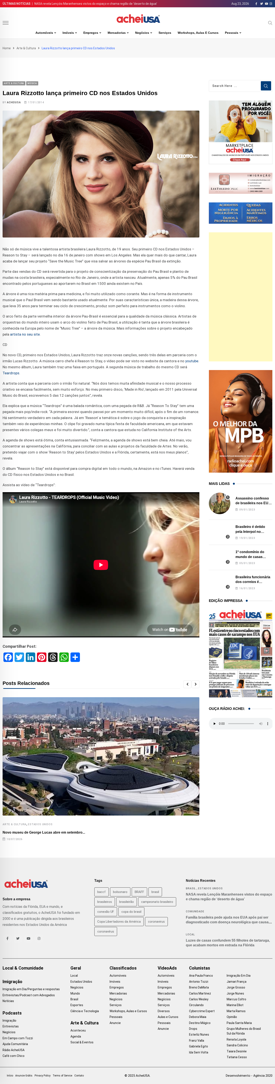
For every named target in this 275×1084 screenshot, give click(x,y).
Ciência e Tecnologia (84, 1011)
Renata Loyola (236, 1039)
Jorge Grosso (236, 987)
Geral (75, 968)
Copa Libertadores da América (119, 922)
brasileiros (104, 902)
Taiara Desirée (237, 1051)
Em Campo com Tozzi (18, 1038)
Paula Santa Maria (239, 1023)
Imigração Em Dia (239, 975)
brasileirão (126, 902)
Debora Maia (197, 1017)
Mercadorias (117, 32)
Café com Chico (13, 1056)
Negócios (142, 32)
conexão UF (105, 912)
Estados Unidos (40, 824)
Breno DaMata (199, 987)
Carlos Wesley (198, 999)
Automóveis (44, 32)
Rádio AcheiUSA (13, 1050)
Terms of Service (62, 1075)
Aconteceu (78, 1030)
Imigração (12, 981)
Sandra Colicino (237, 1045)
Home (7, 48)
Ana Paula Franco (201, 975)
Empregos (90, 32)
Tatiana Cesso (237, 1057)
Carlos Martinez (200, 993)
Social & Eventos (81, 1042)
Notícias (8, 1001)
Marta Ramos (236, 1011)
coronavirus (156, 922)
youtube (191, 361)
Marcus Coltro (236, 999)
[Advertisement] (240, 296)
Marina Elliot (235, 1005)
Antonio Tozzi (198, 981)
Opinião (232, 1017)
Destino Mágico (200, 1023)
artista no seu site (25, 334)
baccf (101, 892)
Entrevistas (11, 1026)
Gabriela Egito (198, 1046)
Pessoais (231, 32)
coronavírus (105, 931)
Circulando (196, 1005)
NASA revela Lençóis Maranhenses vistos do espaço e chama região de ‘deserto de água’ (95, 3)
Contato (79, 1075)
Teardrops (11, 373)
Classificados (123, 968)
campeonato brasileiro (157, 902)
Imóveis (68, 32)
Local (190, 934)
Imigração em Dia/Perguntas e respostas (31, 989)
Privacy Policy (42, 1075)
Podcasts (12, 1013)
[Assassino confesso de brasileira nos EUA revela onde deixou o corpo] (219, 503)
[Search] (270, 22)
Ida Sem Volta (198, 1052)
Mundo (75, 993)
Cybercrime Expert (202, 1011)
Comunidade (195, 911)
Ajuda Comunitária (15, 1044)
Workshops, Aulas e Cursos (198, 32)
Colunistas (199, 968)
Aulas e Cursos (168, 1017)
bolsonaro (120, 892)
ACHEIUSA (14, 102)
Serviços (165, 32)
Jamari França (236, 981)
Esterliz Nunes (199, 1034)
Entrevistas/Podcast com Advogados (29, 995)
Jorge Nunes (235, 993)
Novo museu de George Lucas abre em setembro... (44, 832)
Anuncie (115, 1023)
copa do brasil (131, 912)
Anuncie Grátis (23, 1075)
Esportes (76, 1005)
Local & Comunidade (23, 968)
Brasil (191, 888)
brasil (155, 892)
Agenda (75, 1036)
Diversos (164, 1011)
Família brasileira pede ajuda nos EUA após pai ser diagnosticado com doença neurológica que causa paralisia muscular (227, 922)
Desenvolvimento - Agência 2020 (249, 1076)
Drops (193, 1028)
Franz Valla (196, 1040)
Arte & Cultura (26, 48)
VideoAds (167, 968)
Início (10, 1075)
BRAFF (139, 892)
